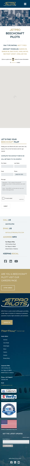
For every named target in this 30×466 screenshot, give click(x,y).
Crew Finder (6, 343)
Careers (5, 352)
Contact (5, 355)
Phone (15, 171)
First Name (3, 163)
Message (3, 179)
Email (2, 171)
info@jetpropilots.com (14, 232)
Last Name (16, 163)
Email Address (7, 439)
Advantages (6, 346)
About (4, 349)
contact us (14, 62)
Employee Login (21, 331)
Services (5, 339)
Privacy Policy (6, 358)
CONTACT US (7, 322)
